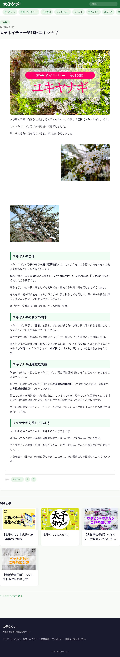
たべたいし (10, 12)
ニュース (108, 12)
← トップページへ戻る (11, 595)
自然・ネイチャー (29, 12)
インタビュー (63, 12)
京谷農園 (47, 12)
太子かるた (93, 12)
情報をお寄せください (75, 639)
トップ (5, 639)
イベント (79, 12)
